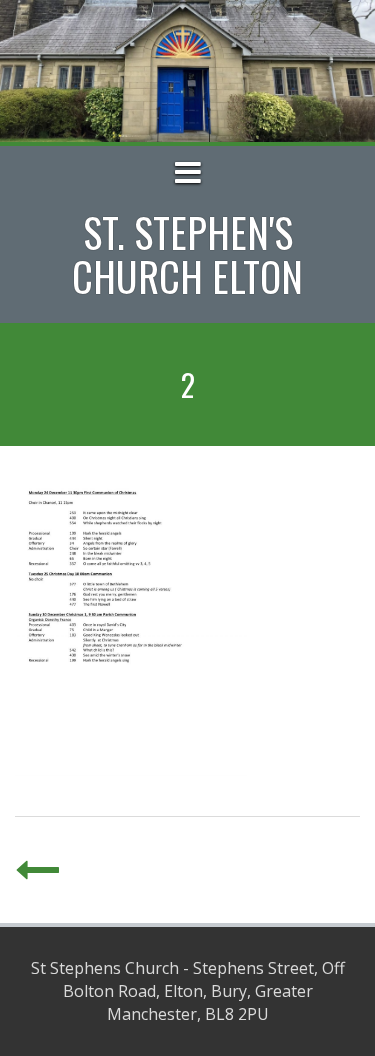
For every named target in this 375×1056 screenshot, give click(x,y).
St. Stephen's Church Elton (187, 254)
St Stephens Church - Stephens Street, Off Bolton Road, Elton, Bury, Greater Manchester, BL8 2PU (188, 991)
